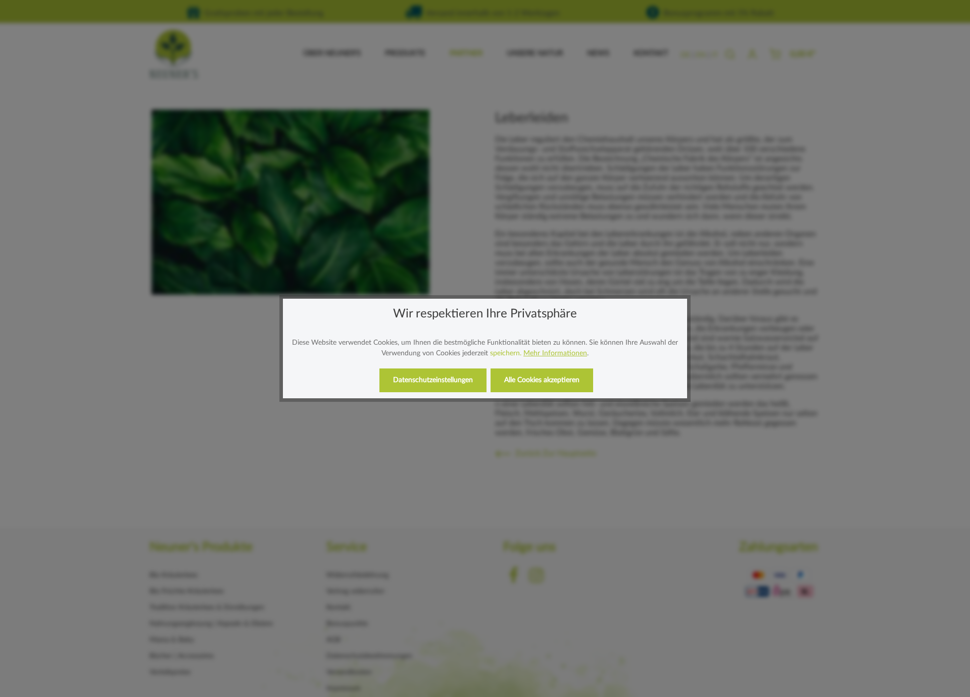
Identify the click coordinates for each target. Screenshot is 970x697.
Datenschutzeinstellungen (433, 380)
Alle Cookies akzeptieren (541, 380)
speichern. (505, 353)
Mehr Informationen (555, 353)
